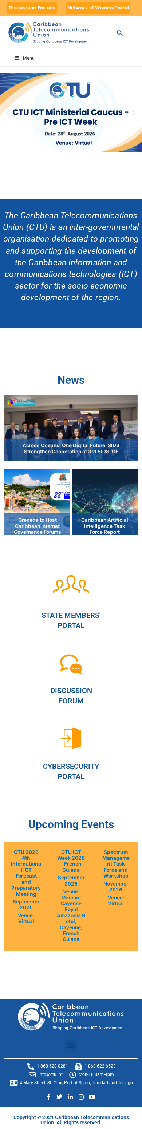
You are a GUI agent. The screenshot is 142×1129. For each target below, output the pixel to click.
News (71, 380)
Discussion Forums (32, 8)
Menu (29, 58)
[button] (8, 112)
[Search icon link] (120, 33)
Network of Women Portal (98, 8)
